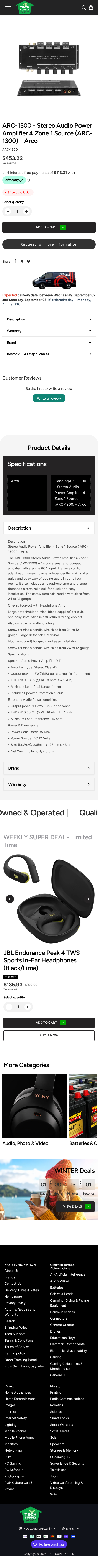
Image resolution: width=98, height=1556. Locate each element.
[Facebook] (15, 261)
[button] (91, 7)
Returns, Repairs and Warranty (20, 1311)
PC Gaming (13, 1463)
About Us (11, 1270)
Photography (14, 1476)
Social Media (59, 1431)
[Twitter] (22, 261)
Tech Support (15, 1334)
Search (10, 1321)
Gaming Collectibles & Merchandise (66, 1366)
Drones (55, 1331)
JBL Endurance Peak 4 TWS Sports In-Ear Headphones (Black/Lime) (41, 960)
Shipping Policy (16, 1327)
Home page (13, 1296)
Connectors (58, 1318)
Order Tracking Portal (21, 1360)
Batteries (56, 1287)
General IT (57, 1375)
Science (56, 1412)
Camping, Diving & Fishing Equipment (69, 1302)
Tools (54, 1476)
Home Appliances (18, 1392)
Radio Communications (67, 1399)
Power (9, 1489)
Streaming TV (60, 1457)
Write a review (49, 398)
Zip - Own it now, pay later (24, 1366)
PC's (8, 1457)
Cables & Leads (61, 1294)
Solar (54, 1437)
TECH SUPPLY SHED (60, 1554)
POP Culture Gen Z (19, 1483)
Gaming (56, 1357)
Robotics (56, 1405)
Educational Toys (62, 1338)
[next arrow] (88, 899)
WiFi (53, 1494)
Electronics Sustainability (68, 1351)
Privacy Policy (15, 1303)
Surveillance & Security (67, 1463)
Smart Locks (59, 1418)
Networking (13, 1450)
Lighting (11, 1425)
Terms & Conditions (19, 1340)
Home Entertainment (20, 1399)
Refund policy (15, 1353)
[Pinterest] (28, 261)
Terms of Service (17, 1347)
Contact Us (13, 1283)
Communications (62, 1312)
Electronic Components (67, 1344)
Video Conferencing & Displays (66, 1485)
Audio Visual (59, 1281)
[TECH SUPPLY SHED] (25, 7)
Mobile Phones (15, 1431)
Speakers (57, 1444)
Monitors (11, 1444)
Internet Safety (16, 1418)
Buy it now (49, 1035)
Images (10, 1405)
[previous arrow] (10, 899)
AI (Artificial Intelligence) (68, 1274)
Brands (10, 1277)
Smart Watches (61, 1425)
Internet (10, 1412)
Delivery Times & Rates (22, 1290)
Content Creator (62, 1325)
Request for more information (49, 244)
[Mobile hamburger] (8, 8)
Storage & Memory (64, 1450)
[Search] (83, 7)
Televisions (58, 1470)
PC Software (14, 1470)
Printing (56, 1392)
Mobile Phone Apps (19, 1437)
